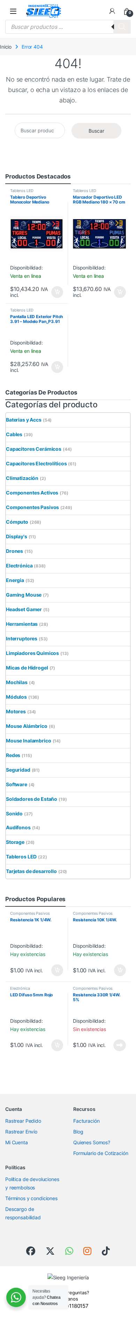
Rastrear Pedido (23, 1121)
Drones (14, 551)
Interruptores (21, 638)
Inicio (6, 47)
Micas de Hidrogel (27, 668)
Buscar (96, 131)
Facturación (86, 1121)
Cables (14, 434)
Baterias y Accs (23, 420)
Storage (15, 842)
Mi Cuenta (16, 1142)
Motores (16, 711)
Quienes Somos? (91, 1142)
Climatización (22, 478)
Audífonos (18, 827)
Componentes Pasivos (32, 507)
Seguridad (18, 770)
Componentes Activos (32, 493)
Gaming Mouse (23, 595)
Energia (15, 580)
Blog (78, 1132)
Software (16, 784)
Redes (13, 755)
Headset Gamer (24, 609)
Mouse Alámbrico (26, 726)
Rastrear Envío (21, 1132)
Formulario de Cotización (100, 1153)
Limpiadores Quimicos (32, 653)
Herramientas (22, 624)
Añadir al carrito (56, 292)
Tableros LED (21, 190)
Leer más (119, 1045)
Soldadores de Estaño (31, 799)
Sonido (14, 813)
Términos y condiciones (31, 1198)
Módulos (16, 697)
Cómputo (17, 522)
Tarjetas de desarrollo (31, 871)
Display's (16, 536)
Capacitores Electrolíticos (36, 463)
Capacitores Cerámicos (33, 449)
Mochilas (17, 682)
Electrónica (19, 565)
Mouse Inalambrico (28, 741)
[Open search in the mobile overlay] (68, 27)
